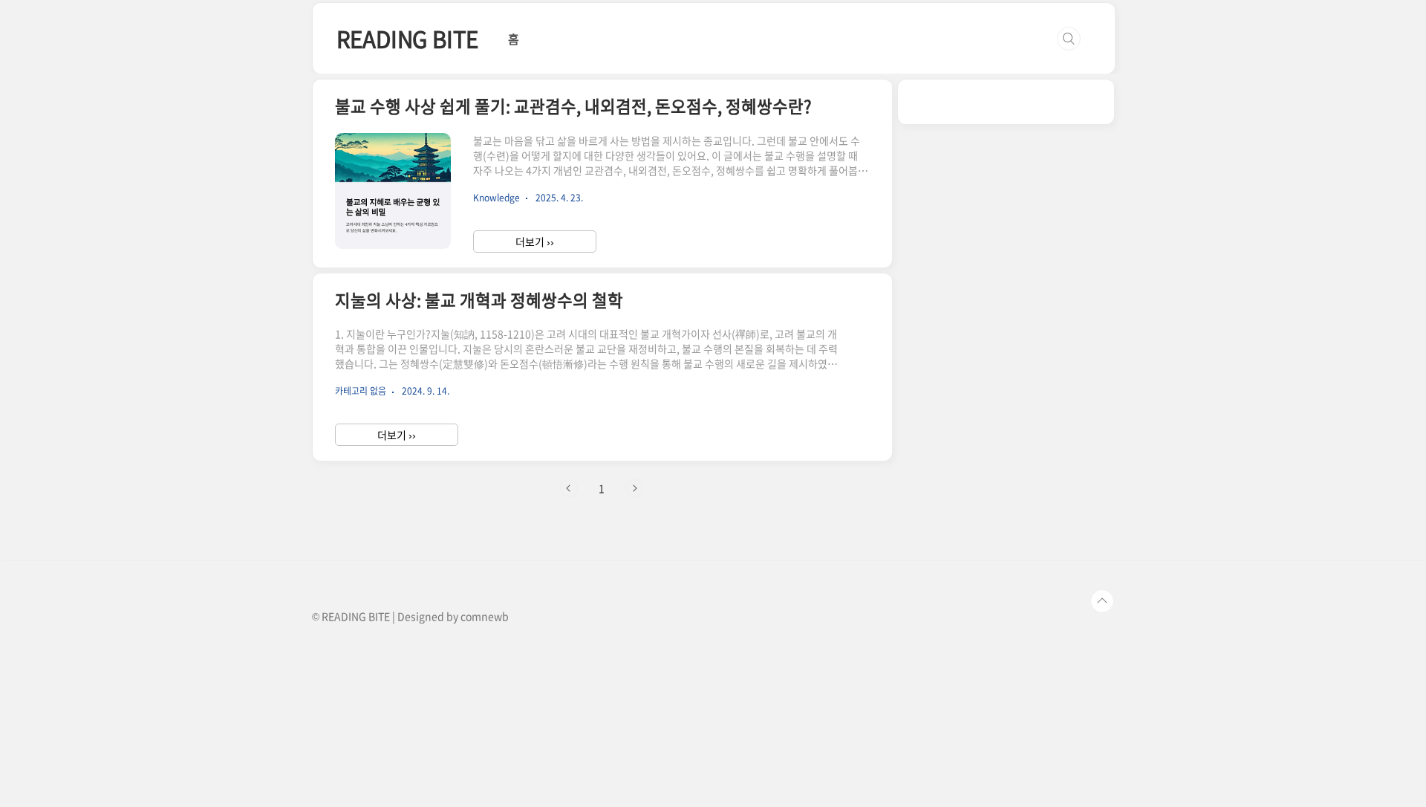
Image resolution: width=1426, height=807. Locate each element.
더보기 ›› (534, 241)
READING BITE (407, 38)
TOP (1102, 601)
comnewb (484, 616)
